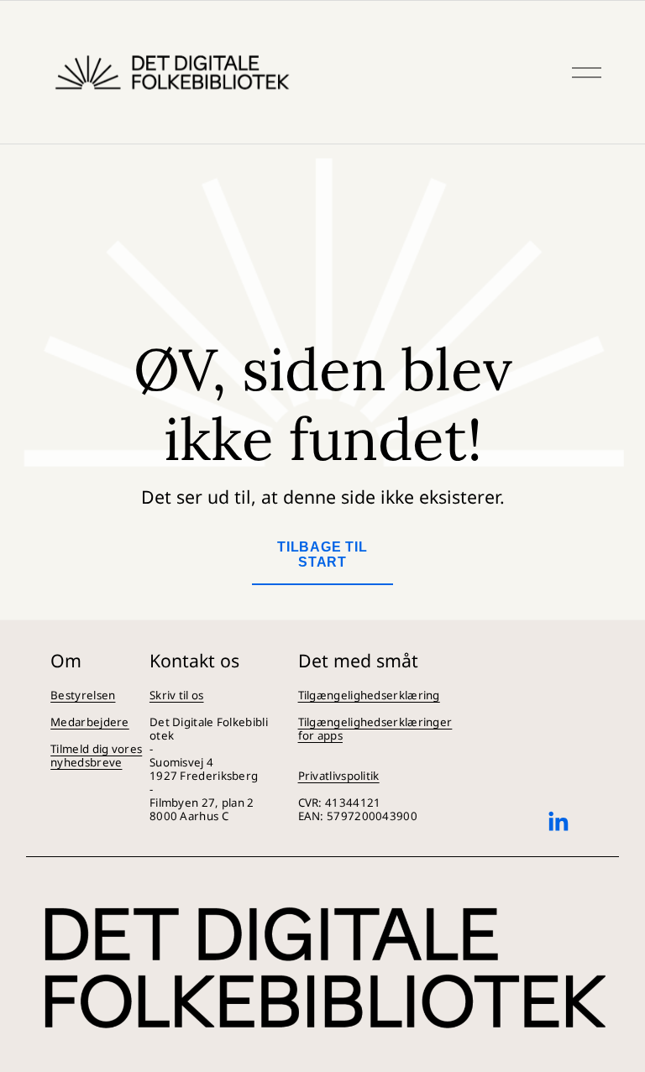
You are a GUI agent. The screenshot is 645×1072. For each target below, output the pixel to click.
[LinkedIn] (557, 822)
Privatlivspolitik (339, 775)
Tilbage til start (322, 554)
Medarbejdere (89, 722)
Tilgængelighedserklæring (369, 695)
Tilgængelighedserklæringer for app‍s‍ (375, 728)
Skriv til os (176, 695)
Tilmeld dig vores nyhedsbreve (96, 755)
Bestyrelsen (82, 695)
